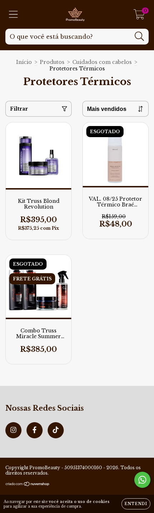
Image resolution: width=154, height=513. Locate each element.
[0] (139, 16)
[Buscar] (139, 36)
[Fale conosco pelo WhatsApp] (142, 480)
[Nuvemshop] (27, 485)
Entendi (136, 504)
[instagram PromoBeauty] (13, 430)
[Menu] (13, 14)
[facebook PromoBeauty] (35, 430)
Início (24, 62)
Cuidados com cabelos (102, 62)
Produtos (52, 62)
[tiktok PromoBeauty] (56, 430)
